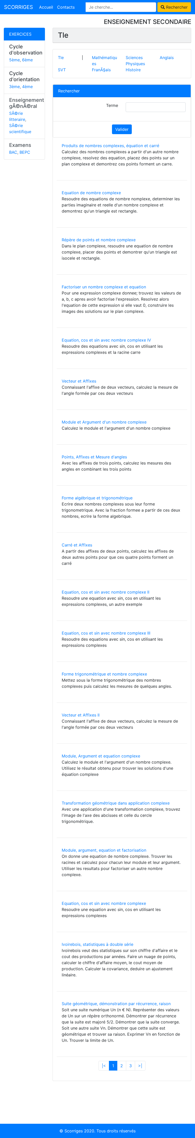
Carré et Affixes (77, 544)
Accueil (46, 7)
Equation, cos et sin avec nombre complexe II (105, 592)
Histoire (133, 69)
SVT (62, 69)
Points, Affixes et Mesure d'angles (94, 456)
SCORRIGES (18, 7)
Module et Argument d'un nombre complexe (104, 422)
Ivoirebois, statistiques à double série (97, 944)
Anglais (167, 57)
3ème (14, 86)
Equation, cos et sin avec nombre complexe (104, 903)
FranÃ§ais (101, 69)
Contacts (66, 7)
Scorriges (73, 1130)
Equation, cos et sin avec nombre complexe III (106, 633)
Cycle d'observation (25, 50)
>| (140, 1065)
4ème (27, 86)
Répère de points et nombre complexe (99, 239)
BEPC (25, 152)
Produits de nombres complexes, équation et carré (110, 145)
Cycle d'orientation (24, 76)
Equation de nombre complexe (91, 192)
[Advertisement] (24, 242)
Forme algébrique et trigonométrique (97, 497)
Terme (112, 105)
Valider (121, 129)
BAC (13, 152)
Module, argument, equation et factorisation (104, 850)
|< (104, 1065)
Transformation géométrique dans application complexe (116, 803)
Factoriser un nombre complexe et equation (104, 286)
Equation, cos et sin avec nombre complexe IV (106, 340)
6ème (27, 59)
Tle (61, 57)
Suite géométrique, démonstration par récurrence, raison (116, 1003)
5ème (14, 59)
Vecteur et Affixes (79, 381)
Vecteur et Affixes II (81, 715)
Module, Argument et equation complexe (101, 755)
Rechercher (176, 7)
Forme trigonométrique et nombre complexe (104, 674)
